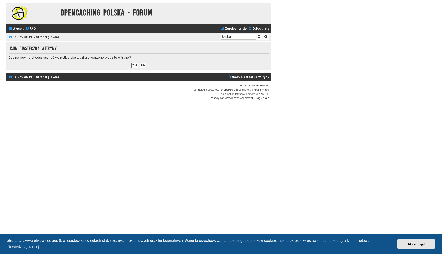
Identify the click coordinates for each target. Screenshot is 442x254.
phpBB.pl (264, 94)
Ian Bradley (262, 85)
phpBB (224, 90)
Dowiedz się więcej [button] (23, 247)
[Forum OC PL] (32, 13)
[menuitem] (31, 29)
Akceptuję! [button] (416, 244)
